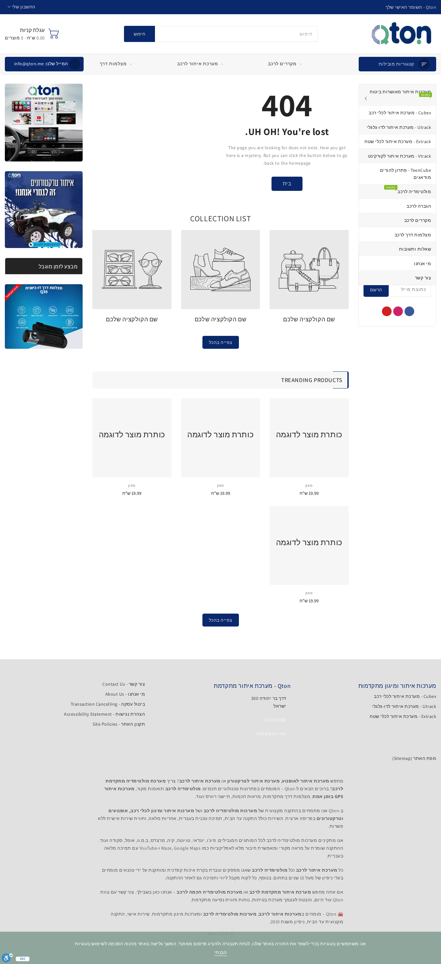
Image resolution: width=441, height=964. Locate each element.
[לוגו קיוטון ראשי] (401, 34)
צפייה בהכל (220, 342)
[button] (21, 7)
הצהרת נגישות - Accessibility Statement (104, 714)
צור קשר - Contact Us (123, 684)
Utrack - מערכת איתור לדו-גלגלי (404, 706)
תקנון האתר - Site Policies (119, 724)
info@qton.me (41, 64)
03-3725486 (274, 720)
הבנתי (220, 952)
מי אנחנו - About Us (125, 694)
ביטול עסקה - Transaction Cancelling (108, 704)
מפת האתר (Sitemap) (414, 758)
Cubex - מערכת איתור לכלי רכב (405, 696)
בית (287, 183)
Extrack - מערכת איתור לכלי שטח (403, 716)
